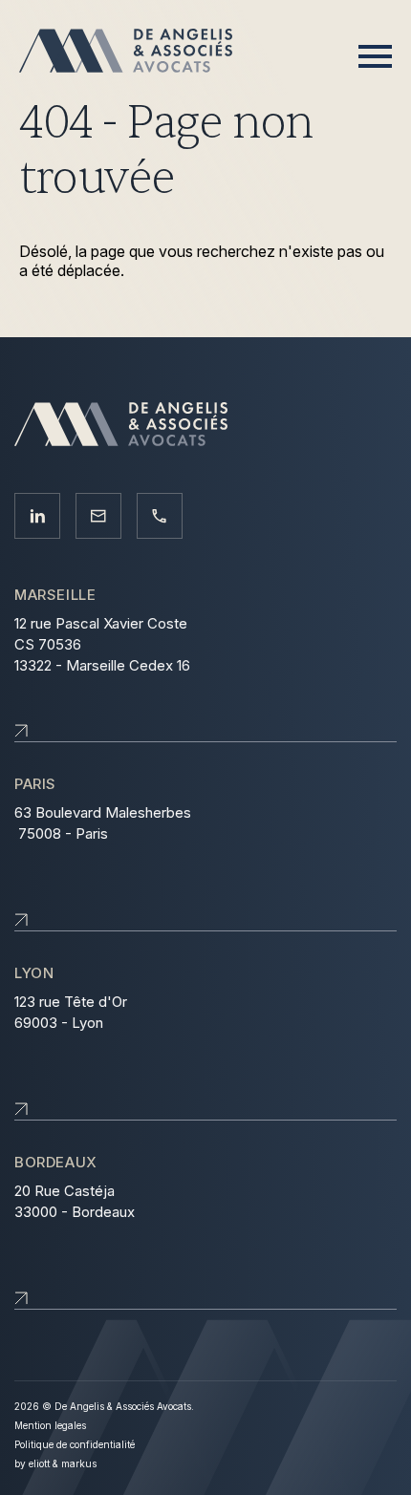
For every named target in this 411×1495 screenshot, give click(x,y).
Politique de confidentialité (74, 1444)
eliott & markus (63, 1463)
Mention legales (50, 1425)
